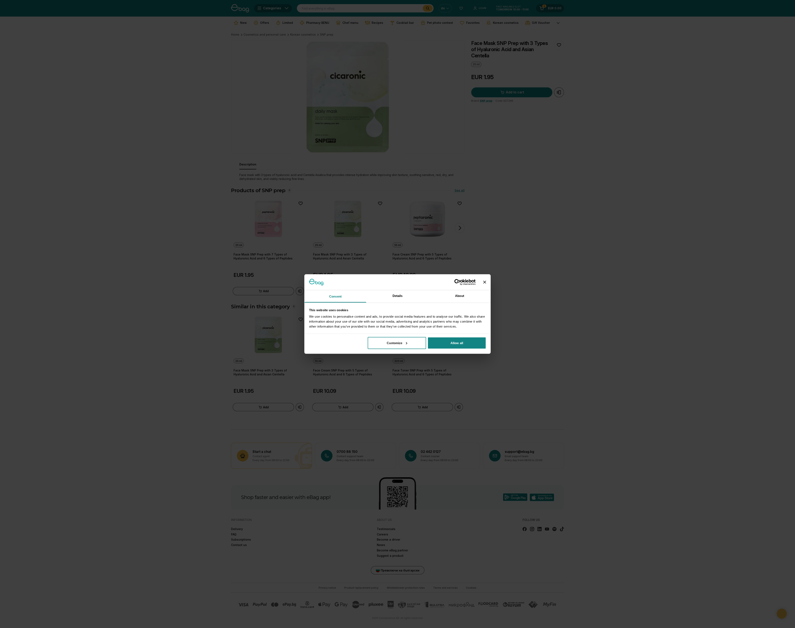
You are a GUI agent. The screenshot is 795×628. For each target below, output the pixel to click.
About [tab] (459, 296)
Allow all (456, 343)
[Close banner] (484, 282)
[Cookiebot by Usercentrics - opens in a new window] (457, 282)
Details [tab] (398, 296)
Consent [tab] (335, 296)
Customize (394, 343)
